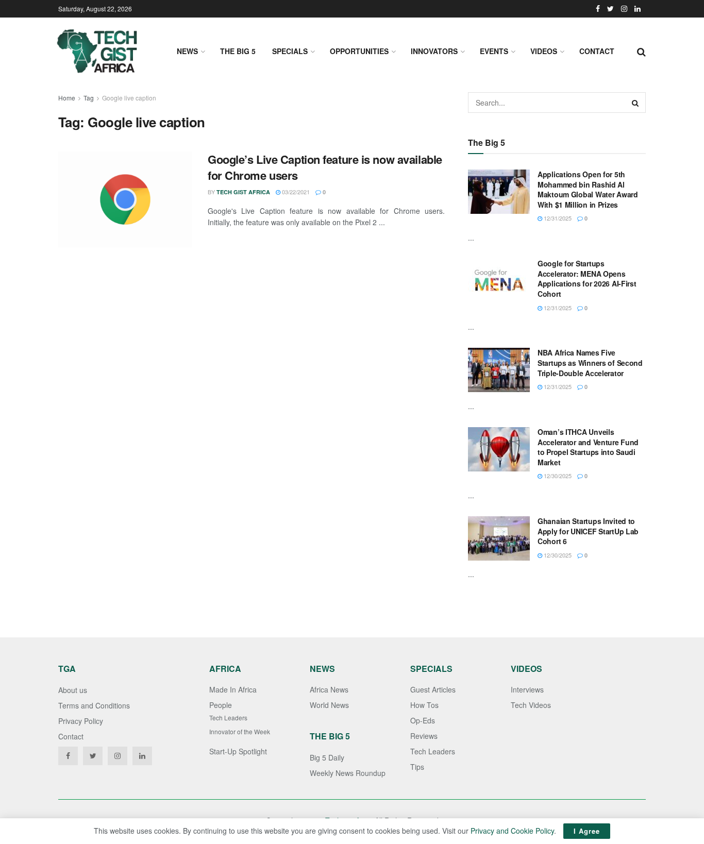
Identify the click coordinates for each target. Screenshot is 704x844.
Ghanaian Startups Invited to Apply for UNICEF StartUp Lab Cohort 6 (588, 531)
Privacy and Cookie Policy (512, 830)
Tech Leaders (228, 717)
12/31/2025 (557, 218)
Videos (543, 51)
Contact (596, 51)
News (187, 51)
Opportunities (359, 51)
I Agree (587, 831)
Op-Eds (422, 720)
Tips (417, 767)
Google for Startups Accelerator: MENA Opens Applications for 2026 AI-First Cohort (587, 278)
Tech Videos (531, 705)
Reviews (424, 736)
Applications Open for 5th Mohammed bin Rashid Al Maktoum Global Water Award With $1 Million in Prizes (588, 189)
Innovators (434, 51)
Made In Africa (233, 689)
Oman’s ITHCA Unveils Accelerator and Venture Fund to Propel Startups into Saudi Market (588, 447)
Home (66, 97)
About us (72, 690)
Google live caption (129, 97)
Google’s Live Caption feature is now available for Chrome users (325, 167)
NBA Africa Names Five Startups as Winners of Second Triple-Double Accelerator (590, 362)
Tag (88, 97)
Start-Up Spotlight (238, 751)
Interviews (527, 689)
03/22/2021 (295, 192)
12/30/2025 (557, 475)
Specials (290, 51)
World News (329, 705)
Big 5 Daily (327, 757)
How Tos (424, 705)
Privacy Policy (80, 721)
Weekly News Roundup (347, 773)
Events (494, 51)
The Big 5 (238, 51)
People (220, 705)
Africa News (329, 689)
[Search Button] (635, 102)
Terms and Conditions (94, 705)
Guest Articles (433, 689)
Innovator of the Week (239, 731)
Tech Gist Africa (243, 192)
